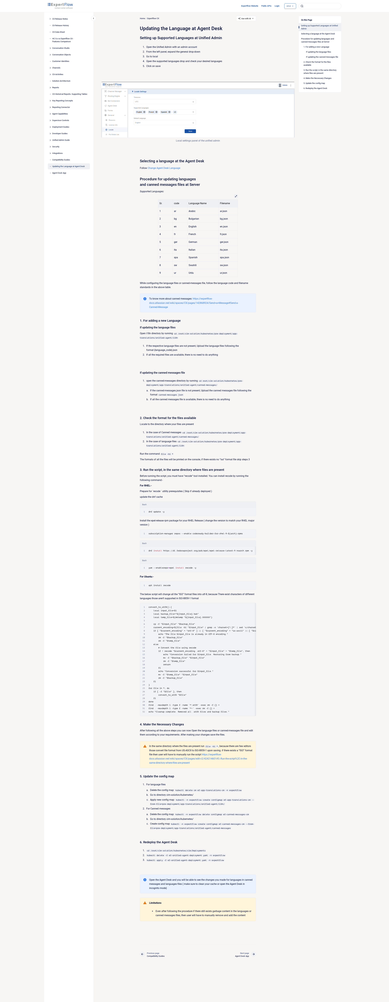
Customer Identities (60, 61)
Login (277, 6)
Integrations (57, 153)
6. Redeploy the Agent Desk (315, 88)
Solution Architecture (61, 81)
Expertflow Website (249, 6)
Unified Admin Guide (61, 140)
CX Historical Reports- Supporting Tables (69, 94)
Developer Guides (60, 133)
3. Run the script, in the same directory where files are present (320, 71)
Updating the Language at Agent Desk (68, 166)
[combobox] (320, 6)
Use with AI (246, 18)
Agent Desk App (59, 173)
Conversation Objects (61, 54)
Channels (56, 68)
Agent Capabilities (60, 114)
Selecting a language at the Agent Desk (318, 34)
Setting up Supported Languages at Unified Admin (319, 27)
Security (55, 146)
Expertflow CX (153, 18)
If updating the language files (318, 52)
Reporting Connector (61, 107)
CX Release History (60, 25)
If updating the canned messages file (322, 57)
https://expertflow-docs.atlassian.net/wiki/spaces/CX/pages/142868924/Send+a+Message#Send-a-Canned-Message (193, 302)
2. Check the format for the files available (317, 63)
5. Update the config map (314, 83)
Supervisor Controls (60, 120)
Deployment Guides (60, 127)
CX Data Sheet (58, 32)
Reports (55, 87)
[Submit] (302, 6)
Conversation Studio (61, 48)
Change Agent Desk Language (164, 168)
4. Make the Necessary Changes (318, 78)
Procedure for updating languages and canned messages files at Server (317, 40)
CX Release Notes (60, 19)
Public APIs (266, 6)
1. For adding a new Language (316, 47)
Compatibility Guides (61, 160)
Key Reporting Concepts (62, 100)
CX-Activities (57, 74)
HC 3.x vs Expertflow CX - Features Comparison (63, 40)
